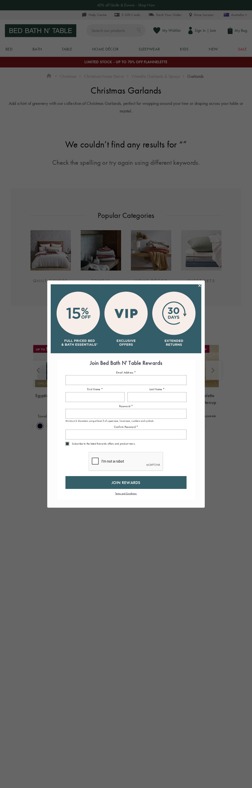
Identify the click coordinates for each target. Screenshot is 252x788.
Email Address (126, 372)
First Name (95, 389)
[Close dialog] (199, 285)
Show (180, 414)
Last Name (157, 389)
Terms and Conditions (126, 493)
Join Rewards (126, 482)
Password (126, 406)
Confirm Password (126, 427)
